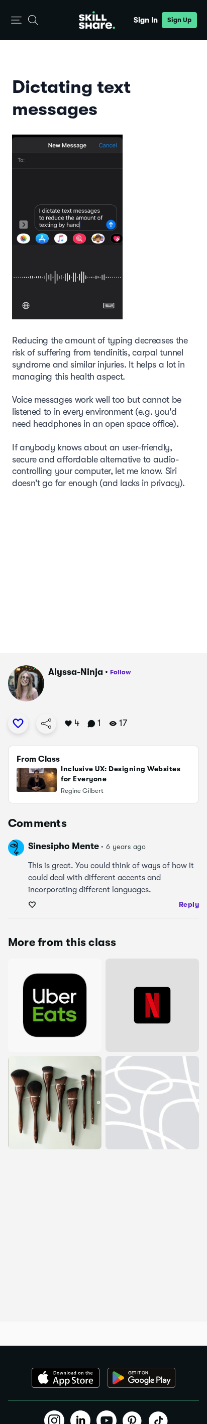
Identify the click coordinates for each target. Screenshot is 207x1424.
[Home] (97, 20)
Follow (120, 672)
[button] (16, 20)
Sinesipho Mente (63, 846)
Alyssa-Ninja (75, 672)
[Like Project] (18, 724)
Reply (189, 904)
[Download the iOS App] (65, 1378)
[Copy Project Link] (46, 724)
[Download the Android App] (141, 1378)
